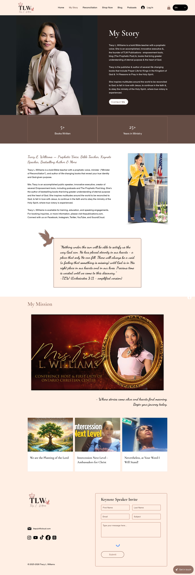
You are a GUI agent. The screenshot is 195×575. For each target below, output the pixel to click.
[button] (90, 7)
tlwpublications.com (93, 213)
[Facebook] (189, 297)
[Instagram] (189, 284)
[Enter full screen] (160, 386)
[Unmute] (40, 386)
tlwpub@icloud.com (42, 528)
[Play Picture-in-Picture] (155, 386)
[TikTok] (189, 277)
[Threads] (54, 537)
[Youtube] (189, 290)
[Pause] (35, 386)
